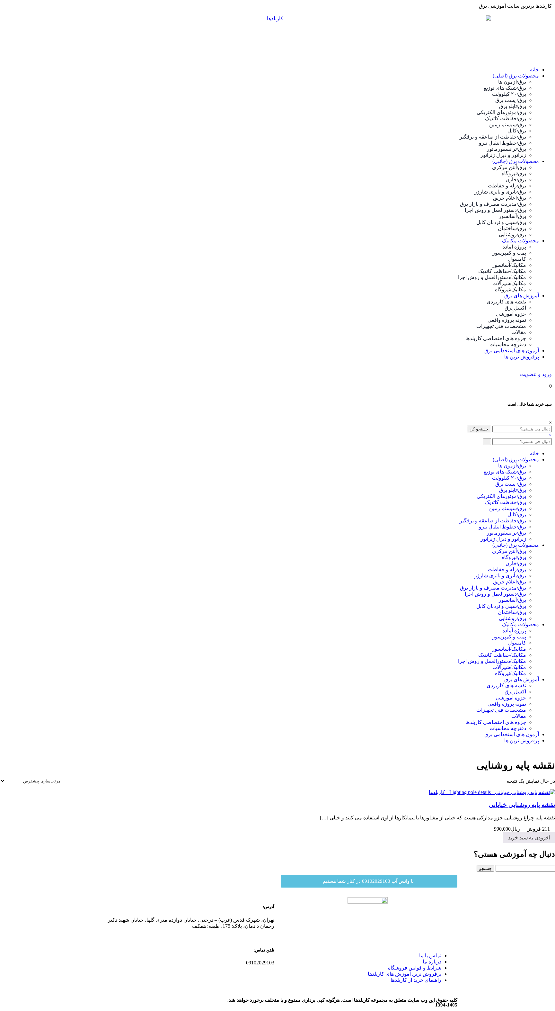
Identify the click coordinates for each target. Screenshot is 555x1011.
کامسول (517, 259)
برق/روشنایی (512, 234)
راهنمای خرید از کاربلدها (416, 980)
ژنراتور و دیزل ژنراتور (503, 155)
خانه (534, 69)
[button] (369, 881)
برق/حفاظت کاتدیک (505, 118)
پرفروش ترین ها (521, 356)
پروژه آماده (514, 246)
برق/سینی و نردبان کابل (501, 222)
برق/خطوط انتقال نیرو (502, 143)
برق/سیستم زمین (507, 124)
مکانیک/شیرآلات (509, 283)
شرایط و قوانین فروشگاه (414, 967)
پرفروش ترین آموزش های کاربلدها (404, 974)
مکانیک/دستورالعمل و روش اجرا (492, 277)
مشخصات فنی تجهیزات (501, 326)
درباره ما (432, 961)
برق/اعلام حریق (509, 198)
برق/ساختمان (512, 228)
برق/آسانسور (512, 216)
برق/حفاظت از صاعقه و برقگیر (493, 137)
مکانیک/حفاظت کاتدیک (502, 271)
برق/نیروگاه (514, 173)
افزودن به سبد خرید (529, 837)
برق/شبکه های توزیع (505, 88)
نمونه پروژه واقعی (507, 320)
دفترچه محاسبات (507, 344)
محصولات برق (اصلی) (516, 75)
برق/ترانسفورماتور (506, 149)
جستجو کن (479, 429)
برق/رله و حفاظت (507, 185)
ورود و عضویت (536, 374)
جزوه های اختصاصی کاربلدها (495, 338)
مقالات (518, 332)
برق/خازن (516, 179)
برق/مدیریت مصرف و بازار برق (493, 204)
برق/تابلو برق (512, 106)
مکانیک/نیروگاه (510, 289)
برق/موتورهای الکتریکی (501, 112)
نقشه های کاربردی (506, 301)
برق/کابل (516, 130)
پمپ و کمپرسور (509, 253)
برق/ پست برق (510, 100)
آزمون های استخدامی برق (511, 350)
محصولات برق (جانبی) (515, 161)
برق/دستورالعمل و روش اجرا (495, 210)
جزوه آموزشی (511, 314)
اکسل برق (515, 308)
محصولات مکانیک (520, 240)
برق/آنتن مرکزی (509, 167)
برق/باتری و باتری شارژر (500, 191)
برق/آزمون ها (512, 82)
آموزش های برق (521, 295)
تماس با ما (430, 955)
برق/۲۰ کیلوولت (509, 94)
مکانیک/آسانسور (509, 265)
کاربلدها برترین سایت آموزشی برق (515, 6)
